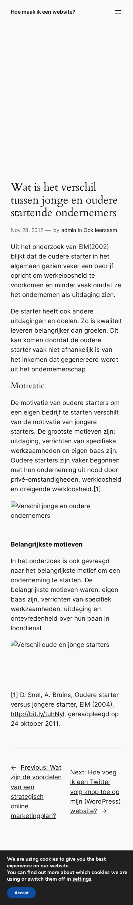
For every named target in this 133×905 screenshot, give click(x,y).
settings (81, 879)
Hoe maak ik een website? (43, 11)
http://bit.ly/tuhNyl (37, 714)
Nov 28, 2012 (27, 230)
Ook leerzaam (100, 230)
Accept (21, 893)
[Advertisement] (66, 97)
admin (68, 230)
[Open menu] (117, 11)
